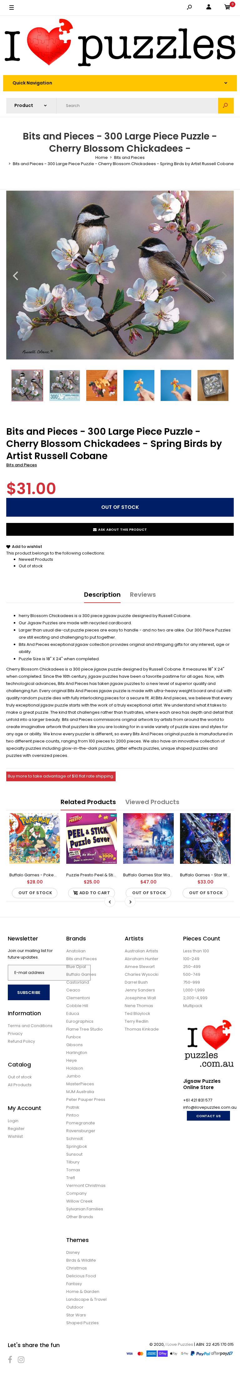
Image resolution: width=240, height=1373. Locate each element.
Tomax (73, 1170)
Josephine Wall (140, 998)
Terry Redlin (136, 1021)
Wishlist (15, 1136)
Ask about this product (122, 529)
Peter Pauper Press (85, 1099)
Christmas (76, 1268)
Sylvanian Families (84, 1209)
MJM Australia (80, 1092)
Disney (73, 1252)
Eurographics (79, 1021)
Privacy (15, 1033)
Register (16, 1129)
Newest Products (36, 559)
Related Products (88, 802)
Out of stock (31, 566)
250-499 (192, 967)
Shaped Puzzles (82, 1323)
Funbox (73, 1037)
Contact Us (208, 1115)
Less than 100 (196, 951)
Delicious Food (81, 1276)
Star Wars (76, 1315)
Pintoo (72, 1115)
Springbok (76, 1146)
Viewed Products (152, 802)
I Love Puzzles (179, 1344)
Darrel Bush (136, 982)
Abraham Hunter (141, 959)
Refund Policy (21, 1041)
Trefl (70, 1178)
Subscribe (28, 993)
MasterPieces (80, 1084)
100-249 (191, 959)
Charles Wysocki (141, 974)
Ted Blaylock (137, 1013)
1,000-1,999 (194, 990)
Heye (71, 1060)
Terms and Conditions (30, 1026)
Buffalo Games (81, 974)
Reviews (143, 594)
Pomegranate (80, 1123)
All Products (20, 1085)
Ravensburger (80, 1131)
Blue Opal (76, 967)
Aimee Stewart (140, 967)
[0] (227, 8)
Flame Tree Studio (84, 1029)
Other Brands (79, 1217)
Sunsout (74, 1154)
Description (102, 594)
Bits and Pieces (21, 465)
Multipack (192, 1006)
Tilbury (72, 1162)
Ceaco (73, 990)
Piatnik (72, 1107)
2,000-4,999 (195, 998)
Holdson (74, 1068)
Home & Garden (82, 1291)
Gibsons (74, 1045)
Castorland (77, 982)
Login (13, 1121)
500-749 (191, 974)
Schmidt (74, 1139)
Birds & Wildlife (81, 1260)
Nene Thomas (139, 1006)
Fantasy (74, 1284)
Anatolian (76, 951)
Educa (72, 1013)
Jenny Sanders (140, 990)
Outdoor (74, 1307)
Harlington (76, 1053)
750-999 (191, 982)
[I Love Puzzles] (120, 43)
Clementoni (78, 998)
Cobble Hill (77, 1006)
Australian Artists (141, 951)
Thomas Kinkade (142, 1029)
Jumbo (73, 1076)
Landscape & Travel (86, 1299)
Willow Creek (79, 1201)
